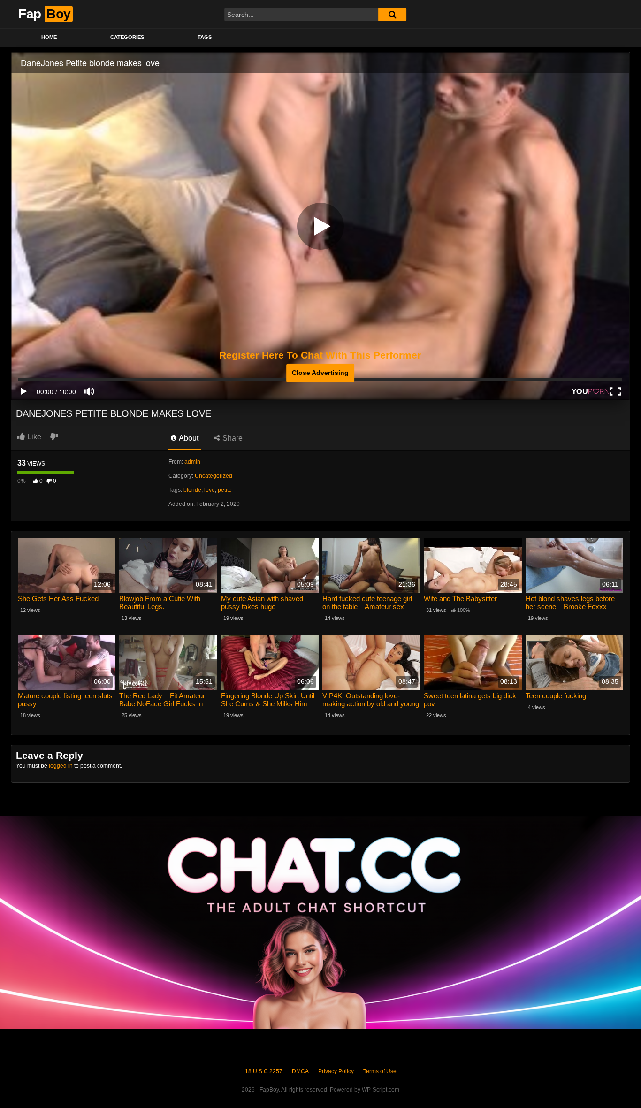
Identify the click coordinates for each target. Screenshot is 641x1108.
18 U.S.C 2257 (263, 1071)
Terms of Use (380, 1071)
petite (225, 490)
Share (232, 438)
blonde (192, 490)
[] (392, 14)
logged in (61, 766)
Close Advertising (320, 372)
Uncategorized (213, 476)
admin (192, 461)
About (187, 438)
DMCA (300, 1071)
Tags (205, 37)
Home (49, 37)
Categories (127, 37)
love (209, 490)
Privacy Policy (336, 1071)
